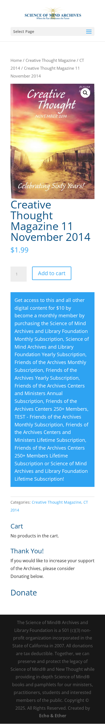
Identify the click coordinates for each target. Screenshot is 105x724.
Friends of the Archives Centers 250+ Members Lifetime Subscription (50, 455)
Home (16, 60)
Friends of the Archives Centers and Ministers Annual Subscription (50, 393)
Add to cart (51, 273)
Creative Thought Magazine (51, 60)
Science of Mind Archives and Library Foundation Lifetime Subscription (51, 471)
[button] (85, 93)
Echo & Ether (52, 716)
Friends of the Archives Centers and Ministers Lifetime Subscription (51, 432)
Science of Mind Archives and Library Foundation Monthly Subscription (51, 331)
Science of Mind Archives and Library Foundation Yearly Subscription (52, 347)
